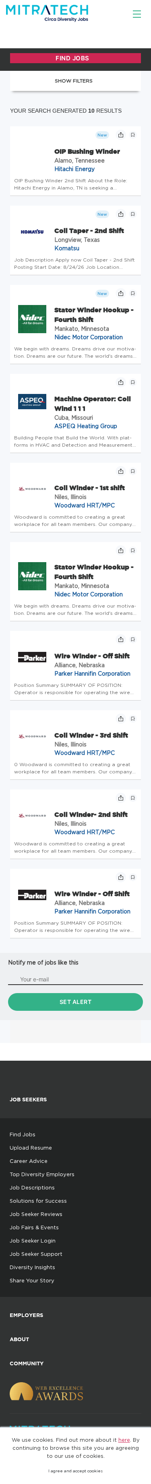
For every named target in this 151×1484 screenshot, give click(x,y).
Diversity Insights (32, 1267)
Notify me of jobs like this (43, 962)
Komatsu (66, 248)
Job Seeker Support (36, 1254)
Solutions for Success (38, 1201)
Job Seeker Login (33, 1240)
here (124, 1440)
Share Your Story (32, 1280)
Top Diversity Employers (42, 1174)
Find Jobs (22, 1134)
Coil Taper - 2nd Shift (89, 230)
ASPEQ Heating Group (85, 426)
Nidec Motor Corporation (88, 337)
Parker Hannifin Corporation (92, 673)
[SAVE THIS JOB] (133, 135)
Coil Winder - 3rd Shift (91, 735)
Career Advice (29, 1161)
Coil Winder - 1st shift (89, 487)
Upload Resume (31, 1147)
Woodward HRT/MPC (84, 505)
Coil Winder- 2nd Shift (91, 814)
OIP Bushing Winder (87, 151)
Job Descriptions (32, 1187)
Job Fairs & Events (34, 1227)
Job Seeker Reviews (36, 1214)
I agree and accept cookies (75, 1471)
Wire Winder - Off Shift (92, 656)
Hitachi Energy (74, 169)
